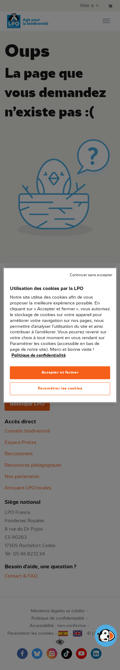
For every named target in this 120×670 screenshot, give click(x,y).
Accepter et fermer (60, 372)
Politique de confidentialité (38, 355)
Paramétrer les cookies (60, 388)
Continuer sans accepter (91, 275)
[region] (60, 335)
